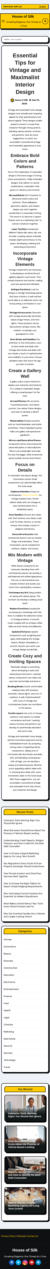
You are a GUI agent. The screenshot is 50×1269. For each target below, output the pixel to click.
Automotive (10, 946)
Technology (10, 1060)
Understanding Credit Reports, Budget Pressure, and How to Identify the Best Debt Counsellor (24, 843)
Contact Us (32, 1236)
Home (6, 39)
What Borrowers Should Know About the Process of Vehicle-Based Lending (23, 1144)
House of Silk (23, 16)
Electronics (9, 982)
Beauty (7, 953)
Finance (8, 996)
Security (8, 1046)
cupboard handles (30, 495)
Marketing (9, 1031)
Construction (10, 968)
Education (9, 975)
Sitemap (21, 1236)
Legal (6, 1017)
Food (6, 1003)
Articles (8, 939)
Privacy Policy (8, 1236)
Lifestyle (8, 1024)
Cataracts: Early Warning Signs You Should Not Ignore (24, 1115)
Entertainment (11, 989)
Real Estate (9, 1039)
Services (8, 1053)
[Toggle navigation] (3, 21)
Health (7, 1010)
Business (8, 961)
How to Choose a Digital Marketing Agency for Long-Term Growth (24, 1205)
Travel (7, 1067)
